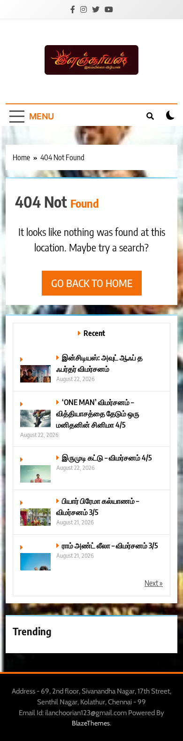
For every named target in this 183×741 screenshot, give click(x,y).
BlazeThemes (91, 723)
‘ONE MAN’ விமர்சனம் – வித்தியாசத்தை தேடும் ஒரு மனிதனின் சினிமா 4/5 (97, 413)
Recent (94, 333)
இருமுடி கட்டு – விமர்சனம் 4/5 (107, 457)
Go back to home (91, 282)
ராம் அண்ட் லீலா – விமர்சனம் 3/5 (110, 545)
